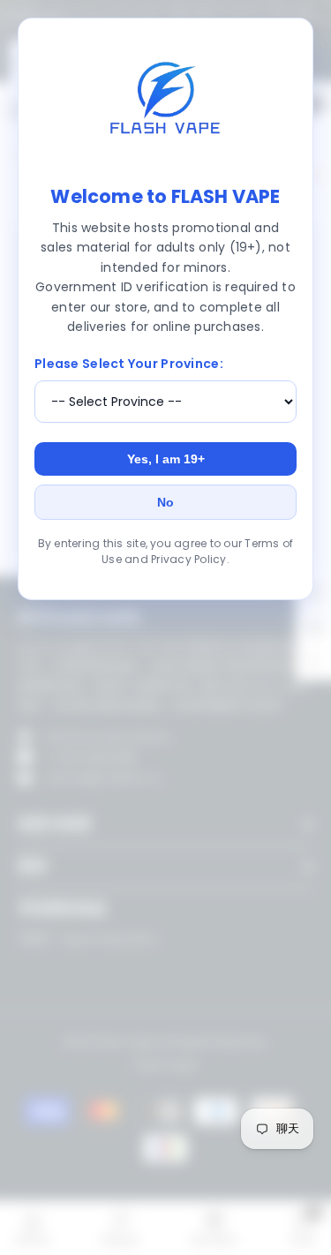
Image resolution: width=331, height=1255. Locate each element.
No (165, 502)
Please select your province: (128, 363)
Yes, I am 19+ (166, 459)
